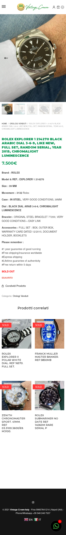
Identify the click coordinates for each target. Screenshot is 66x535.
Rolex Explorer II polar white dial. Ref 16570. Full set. (12, 360)
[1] (56, 528)
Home (4, 123)
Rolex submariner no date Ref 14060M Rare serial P (46, 422)
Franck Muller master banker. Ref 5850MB (47, 357)
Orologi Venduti (18, 123)
